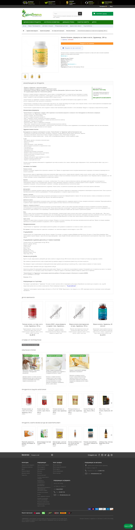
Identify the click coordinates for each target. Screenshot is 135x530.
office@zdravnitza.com (96, 473)
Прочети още (64, 55)
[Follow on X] (105, 455)
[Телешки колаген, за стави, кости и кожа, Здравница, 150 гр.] (32, 312)
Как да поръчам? (41, 475)
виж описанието (71, 64)
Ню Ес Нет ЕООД (109, 518)
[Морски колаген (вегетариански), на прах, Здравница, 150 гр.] (79, 312)
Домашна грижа (68, 22)
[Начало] (23, 31)
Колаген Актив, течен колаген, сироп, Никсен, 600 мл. (43, 410)
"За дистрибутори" (71, 285)
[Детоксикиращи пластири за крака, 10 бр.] (44, 433)
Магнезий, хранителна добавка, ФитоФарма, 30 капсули (28, 443)
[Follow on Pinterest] (112, 455)
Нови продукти (41, 467)
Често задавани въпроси (43, 496)
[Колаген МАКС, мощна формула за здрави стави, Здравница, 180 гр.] (56, 312)
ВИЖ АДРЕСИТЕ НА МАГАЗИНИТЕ (102, 97)
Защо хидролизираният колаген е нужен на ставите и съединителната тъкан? (55, 371)
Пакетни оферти (83, 22)
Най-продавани (41, 469)
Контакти (39, 473)
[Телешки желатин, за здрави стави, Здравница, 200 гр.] (60, 400)
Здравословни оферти (75, 26)
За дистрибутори (88, 26)
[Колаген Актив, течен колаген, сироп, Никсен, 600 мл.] (44, 400)
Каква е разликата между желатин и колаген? (78, 370)
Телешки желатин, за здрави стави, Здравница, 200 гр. (60, 410)
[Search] (80, 13)
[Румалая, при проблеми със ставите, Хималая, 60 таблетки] (91, 433)
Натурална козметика (52, 22)
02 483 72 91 (101, 470)
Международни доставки (61, 26)
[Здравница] (67, 2)
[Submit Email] (52, 455)
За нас (24, 26)
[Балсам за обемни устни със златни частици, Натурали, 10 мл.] (75, 433)
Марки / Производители (34, 26)
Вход (111, 6)
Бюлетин (25, 455)
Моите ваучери (57, 473)
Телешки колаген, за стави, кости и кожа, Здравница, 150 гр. (27, 410)
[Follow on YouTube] (108, 455)
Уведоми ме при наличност (72, 48)
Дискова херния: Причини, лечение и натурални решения (31, 371)
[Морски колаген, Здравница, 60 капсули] (102, 312)
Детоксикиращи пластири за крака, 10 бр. (44, 442)
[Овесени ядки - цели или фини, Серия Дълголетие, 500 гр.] (60, 433)
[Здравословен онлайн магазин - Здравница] (36, 13)
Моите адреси (56, 469)
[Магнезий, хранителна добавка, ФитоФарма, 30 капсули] (29, 433)
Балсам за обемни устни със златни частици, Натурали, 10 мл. (74, 443)
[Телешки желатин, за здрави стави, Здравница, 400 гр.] (75, 400)
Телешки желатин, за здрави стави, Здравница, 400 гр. (75, 410)
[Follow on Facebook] (99, 455)
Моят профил (57, 462)
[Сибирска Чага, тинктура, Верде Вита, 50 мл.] (106, 433)
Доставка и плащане (47, 26)
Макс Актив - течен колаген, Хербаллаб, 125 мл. (105, 410)
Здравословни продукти (32, 22)
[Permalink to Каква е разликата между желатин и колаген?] (79, 362)
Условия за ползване (42, 492)
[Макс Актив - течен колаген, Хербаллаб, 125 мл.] (106, 400)
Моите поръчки (57, 465)
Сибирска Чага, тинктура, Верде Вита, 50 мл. (106, 442)
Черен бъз (24, 475)
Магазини (39, 471)
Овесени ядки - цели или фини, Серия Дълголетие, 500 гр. (59, 443)
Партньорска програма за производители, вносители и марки (43, 489)
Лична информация (58, 471)
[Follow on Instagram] (102, 455)
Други (94, 22)
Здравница (64, 39)
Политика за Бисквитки (43, 501)
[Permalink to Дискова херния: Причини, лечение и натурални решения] (32, 362)
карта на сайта (41, 506)
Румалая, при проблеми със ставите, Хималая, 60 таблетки (90, 443)
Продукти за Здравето (31, 355)
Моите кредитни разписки (59, 467)
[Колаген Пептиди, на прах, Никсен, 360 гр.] (91, 400)
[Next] (111, 403)
